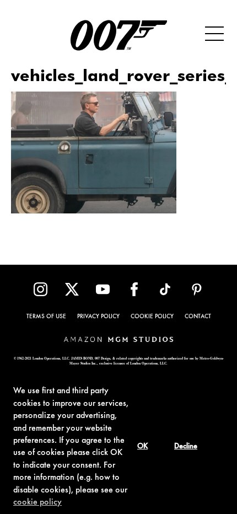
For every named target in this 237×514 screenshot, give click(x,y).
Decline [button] (185, 447)
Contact (198, 317)
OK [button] (142, 447)
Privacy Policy (98, 317)
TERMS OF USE (46, 317)
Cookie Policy (152, 317)
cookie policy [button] (37, 502)
